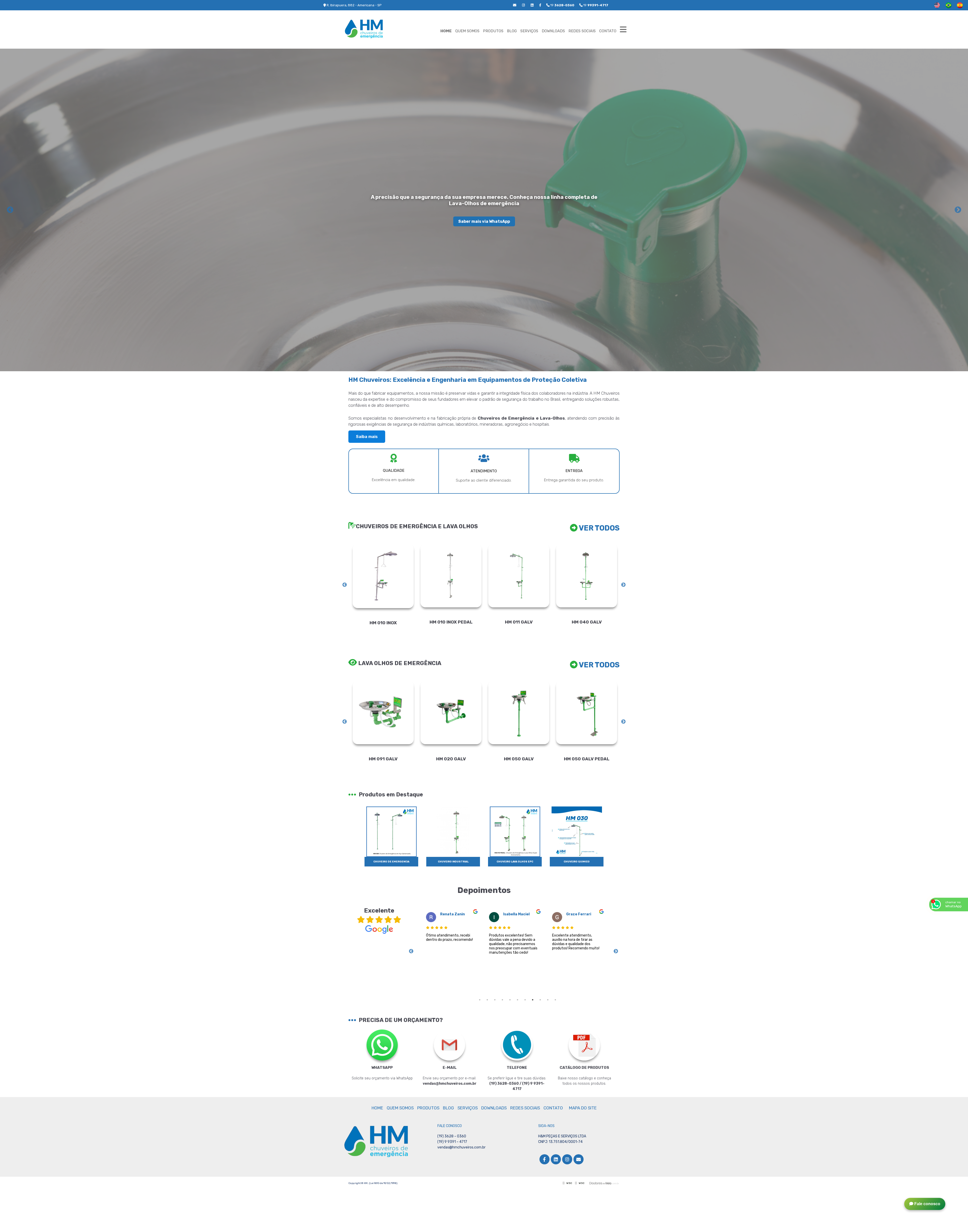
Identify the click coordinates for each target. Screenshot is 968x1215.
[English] (937, 5)
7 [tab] (525, 999)
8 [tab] (532, 999)
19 (595, 5)
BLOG (512, 31)
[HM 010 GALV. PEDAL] (586, 576)
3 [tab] (494, 999)
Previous (10, 210)
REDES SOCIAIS (582, 31)
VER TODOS (599, 528)
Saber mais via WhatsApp (484, 221)
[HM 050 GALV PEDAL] (450, 712)
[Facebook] (540, 5)
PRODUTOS (493, 31)
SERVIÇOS (529, 31)
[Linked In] (532, 5)
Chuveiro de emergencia (391, 861)
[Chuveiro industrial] (453, 831)
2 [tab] (487, 999)
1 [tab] (479, 999)
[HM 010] (518, 576)
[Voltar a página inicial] (368, 26)
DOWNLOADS (553, 31)
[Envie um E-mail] (514, 5)
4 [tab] (502, 999)
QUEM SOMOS (467, 31)
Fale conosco (926, 1204)
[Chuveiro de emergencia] (391, 831)
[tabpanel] (450, 950)
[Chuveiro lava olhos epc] (515, 831)
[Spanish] (960, 5)
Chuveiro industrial (453, 861)
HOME (446, 31)
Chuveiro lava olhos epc (515, 861)
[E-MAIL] (449, 1045)
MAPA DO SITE (583, 1107)
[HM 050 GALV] (383, 712)
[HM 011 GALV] (383, 576)
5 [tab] (509, 999)
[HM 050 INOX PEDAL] (518, 713)
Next (958, 210)
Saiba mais (367, 436)
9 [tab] (540, 999)
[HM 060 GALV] (586, 712)
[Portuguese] (948, 5)
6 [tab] (517, 999)
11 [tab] (555, 999)
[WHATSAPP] (382, 1045)
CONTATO (607, 31)
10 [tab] (547, 999)
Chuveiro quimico (577, 861)
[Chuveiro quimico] (576, 831)
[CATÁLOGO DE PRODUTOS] (584, 1045)
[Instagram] (523, 5)
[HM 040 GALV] (450, 576)
